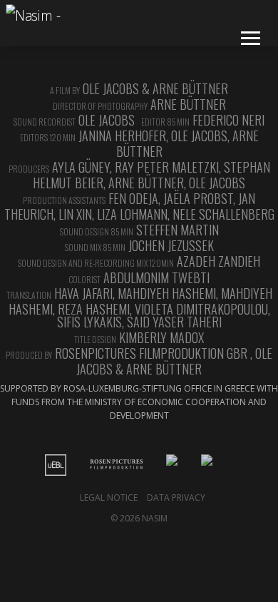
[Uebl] (66, 465)
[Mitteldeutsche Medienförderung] (217, 465)
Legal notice (109, 497)
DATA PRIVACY (176, 497)
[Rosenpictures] (127, 465)
